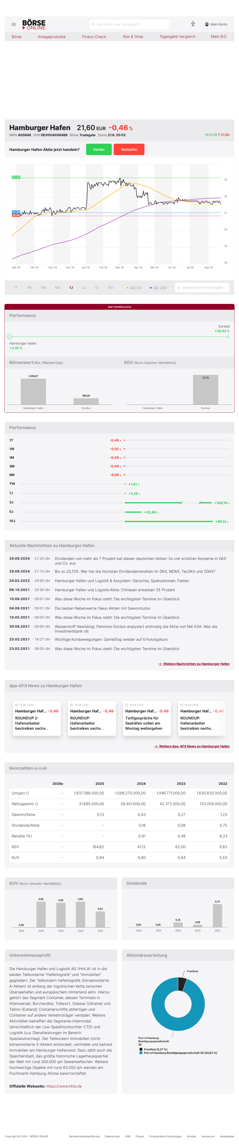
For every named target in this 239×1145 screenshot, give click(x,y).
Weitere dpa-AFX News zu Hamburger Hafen (194, 746)
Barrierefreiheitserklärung (84, 1136)
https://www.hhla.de (64, 1086)
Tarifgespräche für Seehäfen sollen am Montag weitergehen (143, 723)
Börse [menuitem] (16, 36)
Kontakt (191, 1136)
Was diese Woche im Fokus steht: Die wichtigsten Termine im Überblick (117, 599)
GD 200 (160, 287)
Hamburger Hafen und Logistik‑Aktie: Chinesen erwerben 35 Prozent (115, 589)
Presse (140, 1136)
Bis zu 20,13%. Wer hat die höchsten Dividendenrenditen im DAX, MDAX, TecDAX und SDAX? (135, 571)
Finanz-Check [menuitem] (94, 36)
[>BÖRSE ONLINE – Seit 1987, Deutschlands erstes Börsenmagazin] (34, 24)
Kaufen (99, 149)
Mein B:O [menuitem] (219, 36)
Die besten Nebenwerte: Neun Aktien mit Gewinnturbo (102, 608)
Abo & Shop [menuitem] (133, 36)
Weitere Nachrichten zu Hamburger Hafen (196, 664)
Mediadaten (227, 1136)
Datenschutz (112, 1136)
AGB (127, 1136)
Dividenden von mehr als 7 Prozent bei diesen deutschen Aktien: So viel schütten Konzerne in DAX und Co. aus (140, 560)
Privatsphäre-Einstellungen (165, 1136)
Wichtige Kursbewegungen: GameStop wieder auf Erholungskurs (111, 639)
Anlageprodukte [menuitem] (52, 36)
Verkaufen (129, 149)
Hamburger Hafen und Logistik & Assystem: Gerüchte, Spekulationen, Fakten (122, 580)
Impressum (208, 1136)
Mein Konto (219, 24)
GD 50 (135, 287)
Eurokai (224, 326)
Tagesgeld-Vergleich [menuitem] (177, 36)
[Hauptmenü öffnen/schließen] (14, 24)
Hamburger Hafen (22, 343)
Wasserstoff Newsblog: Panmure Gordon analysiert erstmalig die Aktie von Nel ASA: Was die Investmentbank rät (136, 628)
